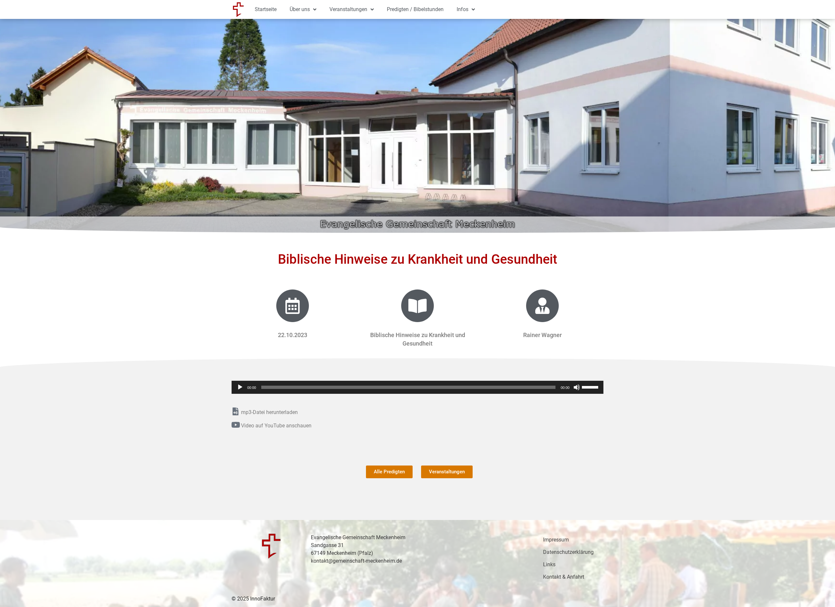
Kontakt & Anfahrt (563, 577)
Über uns (300, 9)
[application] (417, 387)
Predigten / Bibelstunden (415, 9)
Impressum (556, 540)
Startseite (266, 9)
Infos (462, 9)
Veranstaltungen (348, 9)
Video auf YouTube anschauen (276, 425)
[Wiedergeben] (240, 387)
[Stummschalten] (576, 387)
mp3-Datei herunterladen (269, 412)
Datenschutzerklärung (568, 552)
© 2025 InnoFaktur (253, 599)
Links (549, 564)
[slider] (591, 386)
